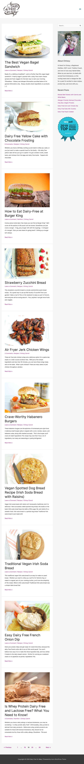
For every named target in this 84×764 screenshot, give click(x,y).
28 (39, 747)
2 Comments (9, 353)
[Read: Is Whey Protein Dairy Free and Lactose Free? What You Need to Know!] (27, 687)
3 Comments (9, 718)
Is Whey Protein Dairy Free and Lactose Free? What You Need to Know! (27, 710)
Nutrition (20, 219)
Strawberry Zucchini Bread (25, 283)
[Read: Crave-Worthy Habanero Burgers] (27, 397)
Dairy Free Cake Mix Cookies (67, 109)
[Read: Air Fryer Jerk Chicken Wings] (27, 330)
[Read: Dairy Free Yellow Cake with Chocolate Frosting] (27, 117)
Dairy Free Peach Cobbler (66, 112)
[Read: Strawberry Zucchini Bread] (27, 263)
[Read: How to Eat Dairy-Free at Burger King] (27, 190)
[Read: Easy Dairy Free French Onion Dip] (27, 616)
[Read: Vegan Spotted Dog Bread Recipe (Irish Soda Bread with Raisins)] (27, 469)
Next (48, 747)
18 (25, 747)
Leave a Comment (10, 70)
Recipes (19, 70)
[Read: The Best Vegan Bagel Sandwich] (27, 43)
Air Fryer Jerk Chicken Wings (27, 350)
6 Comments (9, 144)
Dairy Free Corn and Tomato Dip (68, 106)
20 (32, 747)
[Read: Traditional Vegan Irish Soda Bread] (27, 544)
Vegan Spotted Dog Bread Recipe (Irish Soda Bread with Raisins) (25, 492)
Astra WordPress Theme (58, 759)
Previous (7, 747)
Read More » (9, 91)
